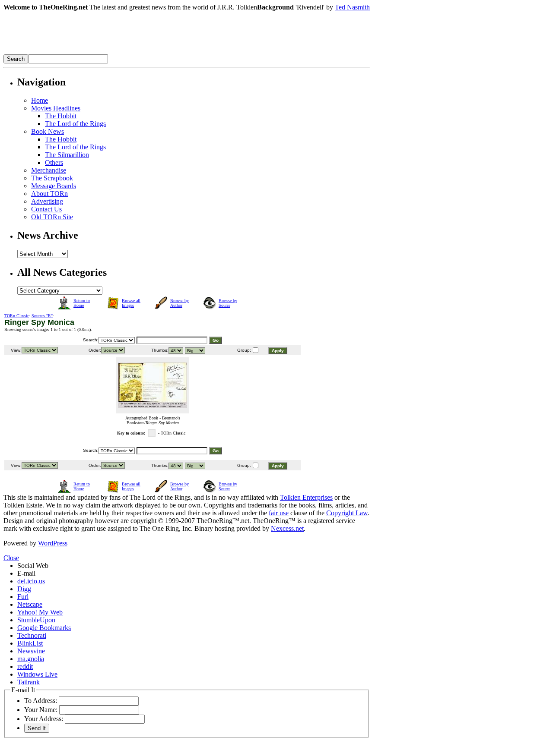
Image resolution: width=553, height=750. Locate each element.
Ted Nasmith (352, 7)
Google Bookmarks (44, 627)
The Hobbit (60, 116)
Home (39, 100)
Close (11, 557)
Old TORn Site (52, 217)
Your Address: (43, 718)
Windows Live (37, 674)
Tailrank (28, 682)
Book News (47, 131)
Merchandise (48, 170)
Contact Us (46, 209)
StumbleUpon (36, 620)
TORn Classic (16, 315)
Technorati (31, 635)
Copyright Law (347, 513)
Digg (24, 588)
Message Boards (53, 185)
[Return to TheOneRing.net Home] (133, 52)
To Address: (40, 700)
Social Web (32, 565)
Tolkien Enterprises (306, 497)
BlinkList (30, 643)
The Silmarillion (67, 154)
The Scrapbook (52, 178)
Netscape (29, 604)
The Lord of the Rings (75, 123)
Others (54, 162)
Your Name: (40, 709)
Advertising (47, 201)
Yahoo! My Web (40, 612)
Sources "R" (42, 315)
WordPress (52, 543)
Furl (23, 596)
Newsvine (31, 651)
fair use (279, 513)
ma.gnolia (30, 658)
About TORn (49, 193)
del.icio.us (31, 581)
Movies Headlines (55, 108)
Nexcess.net (287, 528)
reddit (25, 666)
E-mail (26, 573)
